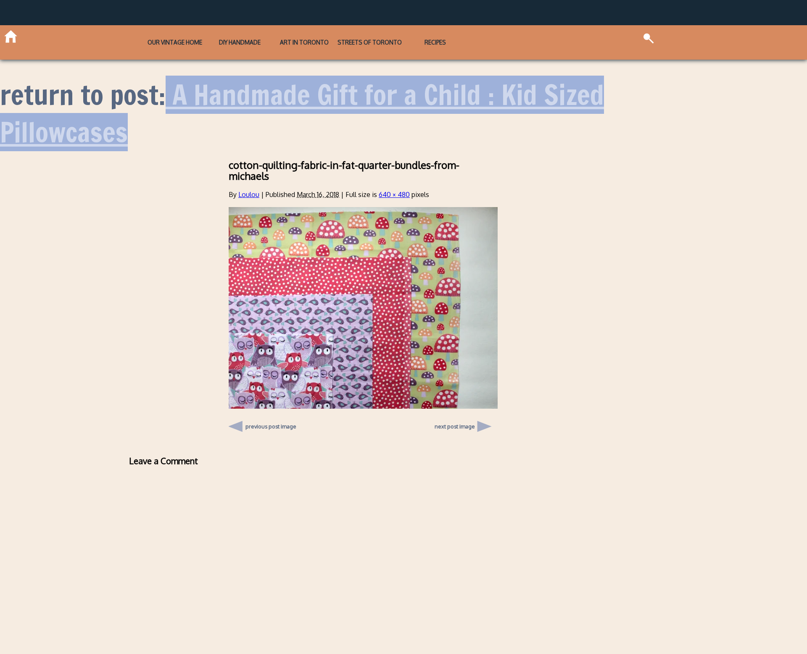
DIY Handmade (217, 35)
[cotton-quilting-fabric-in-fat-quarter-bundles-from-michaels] (363, 392)
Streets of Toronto (392, 35)
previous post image (270, 410)
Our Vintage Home (130, 35)
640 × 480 (394, 181)
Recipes (479, 35)
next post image (455, 412)
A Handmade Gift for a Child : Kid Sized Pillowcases (302, 100)
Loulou (248, 181)
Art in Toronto (304, 35)
